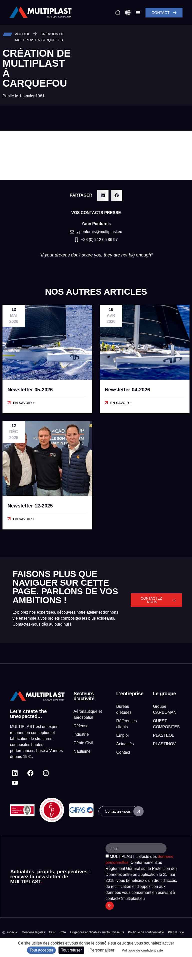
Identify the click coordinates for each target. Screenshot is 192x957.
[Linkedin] (15, 773)
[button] (102, 195)
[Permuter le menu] (138, 12)
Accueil (22, 34)
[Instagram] (46, 773)
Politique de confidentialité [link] (142, 950)
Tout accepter (41, 950)
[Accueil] (118, 12)
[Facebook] (30, 773)
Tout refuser (71, 950)
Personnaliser (102, 950)
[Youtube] (15, 783)
